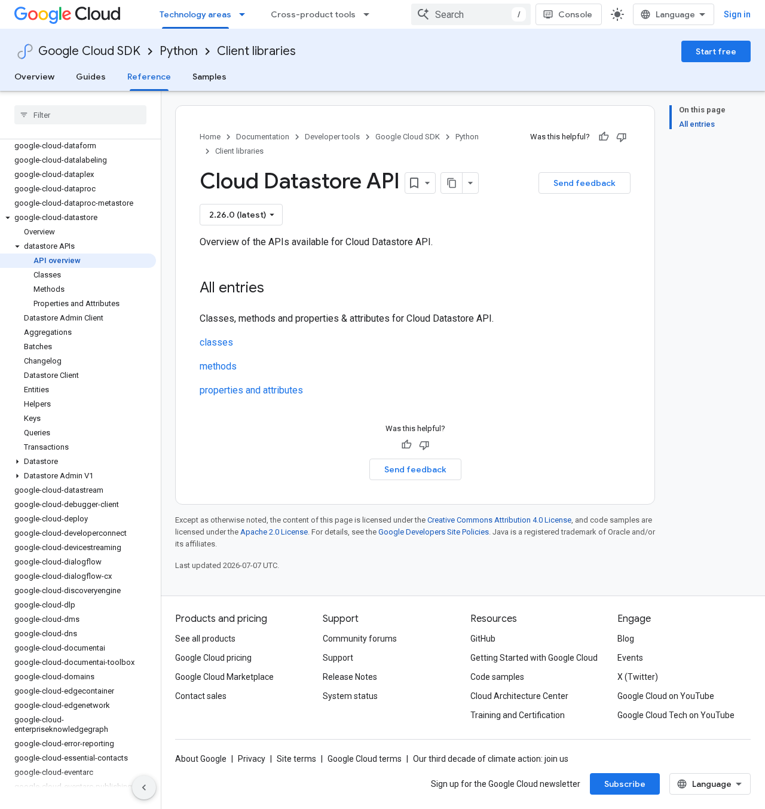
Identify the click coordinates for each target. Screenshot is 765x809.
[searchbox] (80, 114)
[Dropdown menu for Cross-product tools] (370, 14)
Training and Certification (517, 715)
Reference (149, 76)
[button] (78, 217)
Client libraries (256, 51)
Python (179, 51)
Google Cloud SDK (89, 51)
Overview (34, 76)
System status (350, 696)
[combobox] (471, 14)
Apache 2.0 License (274, 531)
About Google (201, 759)
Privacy (251, 759)
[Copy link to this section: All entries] (276, 289)
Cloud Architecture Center (519, 696)
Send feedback (584, 183)
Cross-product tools (313, 14)
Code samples (497, 677)
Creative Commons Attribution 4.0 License (499, 519)
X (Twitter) (637, 677)
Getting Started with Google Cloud (534, 658)
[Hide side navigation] (144, 787)
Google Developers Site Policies (433, 531)
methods (218, 366)
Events (630, 658)
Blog (625, 638)
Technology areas (195, 14)
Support (338, 658)
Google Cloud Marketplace (224, 677)
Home (210, 136)
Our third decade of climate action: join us (490, 759)
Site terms (296, 759)
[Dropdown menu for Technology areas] (245, 14)
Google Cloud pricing (213, 658)
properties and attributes (251, 390)
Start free (716, 51)
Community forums (360, 638)
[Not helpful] (622, 137)
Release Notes (350, 677)
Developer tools (332, 136)
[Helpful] (604, 137)
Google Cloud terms (365, 759)
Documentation (262, 136)
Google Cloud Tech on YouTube (676, 715)
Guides (91, 76)
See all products (205, 638)
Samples (209, 76)
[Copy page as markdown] (452, 183)
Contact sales (201, 696)
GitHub (482, 638)
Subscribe (624, 784)
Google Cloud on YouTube (665, 696)
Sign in (737, 14)
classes (216, 342)
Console (575, 14)
